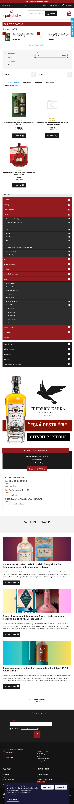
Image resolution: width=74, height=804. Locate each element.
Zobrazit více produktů (36, 45)
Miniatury (7, 359)
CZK (44, 5)
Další (5, 279)
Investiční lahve (11, 294)
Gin (7, 229)
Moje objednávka (42, 761)
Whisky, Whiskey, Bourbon (14, 222)
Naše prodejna (41, 777)
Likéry (7, 240)
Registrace (68, 5)
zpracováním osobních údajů (29, 729)
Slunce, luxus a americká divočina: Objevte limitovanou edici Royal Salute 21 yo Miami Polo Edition (34, 617)
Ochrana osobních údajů (44, 779)
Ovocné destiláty (11, 251)
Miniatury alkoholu (11, 301)
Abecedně (50, 82)
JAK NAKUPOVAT (7, 5)
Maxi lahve (7, 354)
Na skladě (12, 54)
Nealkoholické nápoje (11, 274)
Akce (10, 57)
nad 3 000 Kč (12, 319)
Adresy (5, 782)
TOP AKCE (7, 200)
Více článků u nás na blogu (37, 700)
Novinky (6, 205)
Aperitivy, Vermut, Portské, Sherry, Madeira (19, 248)
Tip (9, 65)
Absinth (8, 244)
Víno (5, 259)
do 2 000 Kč (11, 312)
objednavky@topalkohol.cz (14, 749)
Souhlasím (61, 787)
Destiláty (7, 215)
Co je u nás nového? (43, 774)
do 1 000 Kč (11, 308)
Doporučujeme (9, 210)
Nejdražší (38, 82)
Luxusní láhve (10, 297)
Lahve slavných (10, 283)
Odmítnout (47, 787)
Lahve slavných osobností (12, 364)
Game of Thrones (11, 287)
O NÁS (38, 756)
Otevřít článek (10, 582)
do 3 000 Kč (11, 316)
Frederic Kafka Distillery (13, 290)
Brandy (8, 233)
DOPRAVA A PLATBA (42, 751)
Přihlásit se (37, 734)
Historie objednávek (8, 779)
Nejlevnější (27, 82)
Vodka (8, 226)
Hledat (52, 13)
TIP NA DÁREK (8, 332)
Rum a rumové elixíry (12, 219)
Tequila (8, 237)
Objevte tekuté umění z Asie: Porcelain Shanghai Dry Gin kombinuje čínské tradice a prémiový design (32, 565)
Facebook (9, 755)
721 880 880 (9, 752)
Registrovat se (37, 468)
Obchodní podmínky (43, 758)
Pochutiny (7, 269)
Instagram (9, 757)
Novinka (11, 61)
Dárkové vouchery (10, 327)
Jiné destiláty (10, 255)
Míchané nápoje (9, 264)
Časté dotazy (41, 754)
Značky (6, 337)
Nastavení (13, 799)
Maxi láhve (9, 323)
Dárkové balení (10, 305)
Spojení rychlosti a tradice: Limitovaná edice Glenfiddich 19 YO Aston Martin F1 (35, 669)
